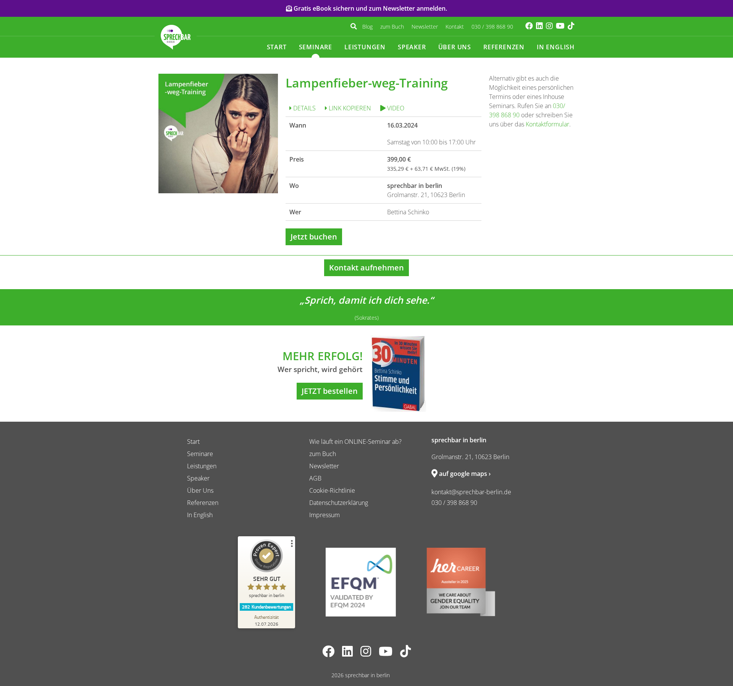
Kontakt (455, 26)
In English (556, 47)
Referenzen (504, 47)
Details (304, 108)
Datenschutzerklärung (338, 502)
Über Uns (454, 47)
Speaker (412, 47)
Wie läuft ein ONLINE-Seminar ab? (355, 441)
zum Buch (392, 26)
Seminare (315, 47)
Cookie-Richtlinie (332, 490)
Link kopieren (349, 108)
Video (395, 108)
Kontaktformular (547, 124)
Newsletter (425, 26)
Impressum (324, 515)
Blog (367, 26)
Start (277, 47)
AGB (315, 478)
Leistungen (365, 47)
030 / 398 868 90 (492, 26)
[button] (353, 26)
